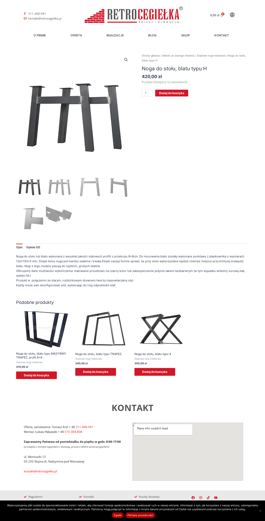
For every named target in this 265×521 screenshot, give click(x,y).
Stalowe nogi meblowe (211, 55)
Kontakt (221, 35)
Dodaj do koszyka (171, 93)
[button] (126, 59)
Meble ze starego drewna (178, 55)
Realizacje (115, 35)
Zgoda (117, 515)
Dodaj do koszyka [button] (36, 375)
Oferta (76, 35)
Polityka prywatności (140, 515)
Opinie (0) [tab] (33, 247)
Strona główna (151, 55)
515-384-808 (73, 432)
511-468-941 (84, 427)
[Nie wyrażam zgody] (260, 511)
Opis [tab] (19, 247)
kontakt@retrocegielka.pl (40, 471)
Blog (152, 35)
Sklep (185, 35)
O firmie (39, 35)
